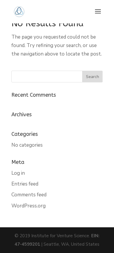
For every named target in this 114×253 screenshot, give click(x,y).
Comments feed (28, 194)
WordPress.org (28, 205)
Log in (18, 173)
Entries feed (24, 184)
